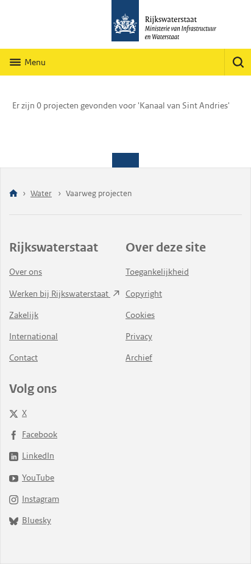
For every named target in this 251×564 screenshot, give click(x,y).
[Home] (13, 194)
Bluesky (36, 520)
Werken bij (59, 293)
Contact (23, 357)
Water (41, 193)
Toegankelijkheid (157, 271)
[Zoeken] (237, 62)
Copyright (143, 293)
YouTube (38, 477)
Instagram (40, 498)
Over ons (25, 271)
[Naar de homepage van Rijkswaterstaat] (125, 24)
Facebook (39, 434)
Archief (138, 357)
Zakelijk (23, 314)
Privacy (138, 336)
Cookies (140, 314)
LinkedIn (38, 455)
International (33, 336)
